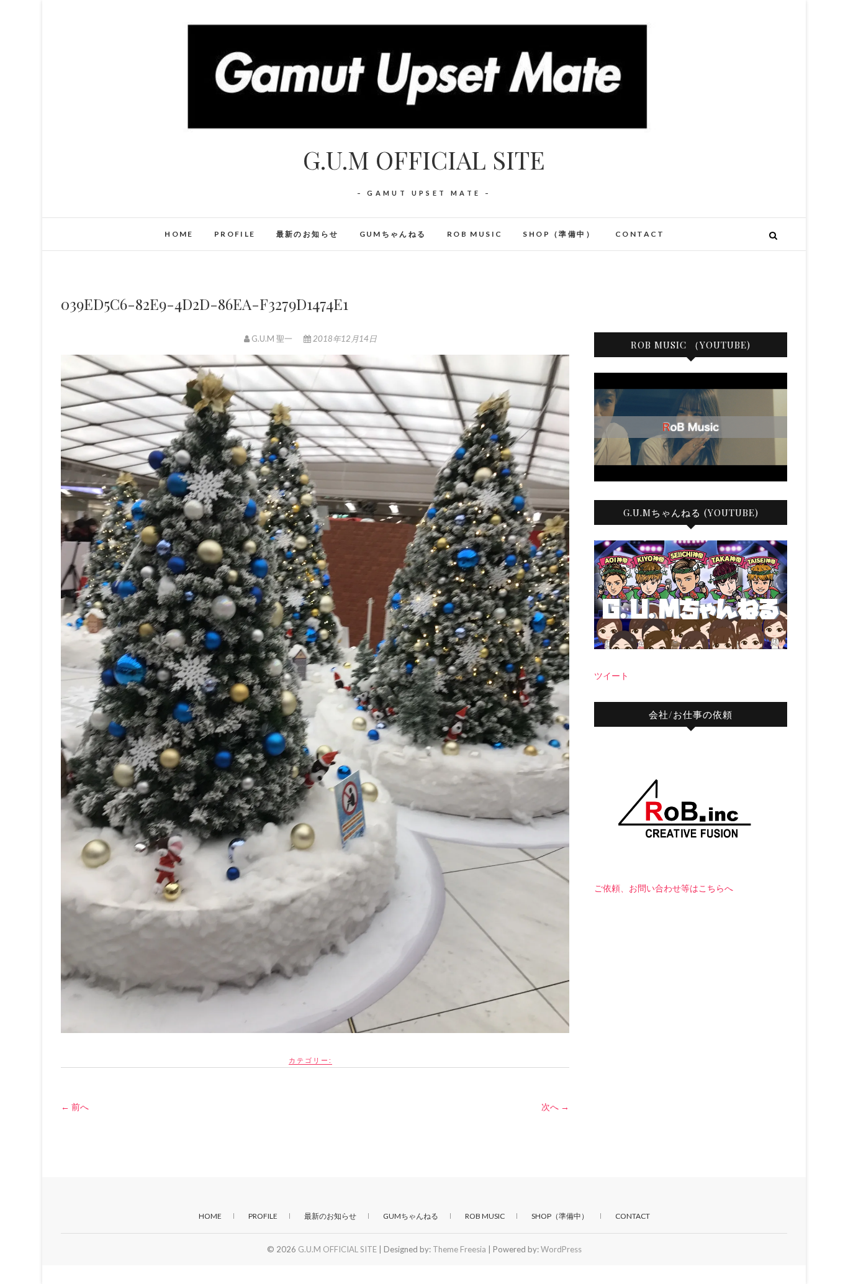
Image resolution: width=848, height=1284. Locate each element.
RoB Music (475, 234)
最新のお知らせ (307, 234)
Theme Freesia (459, 1249)
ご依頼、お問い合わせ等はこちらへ (663, 888)
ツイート (611, 675)
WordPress (561, 1249)
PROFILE (235, 234)
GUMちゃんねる (392, 234)
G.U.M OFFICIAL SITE (424, 160)
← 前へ (75, 1106)
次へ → (555, 1106)
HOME (179, 234)
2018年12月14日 (344, 339)
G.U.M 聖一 (272, 339)
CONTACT (640, 234)
